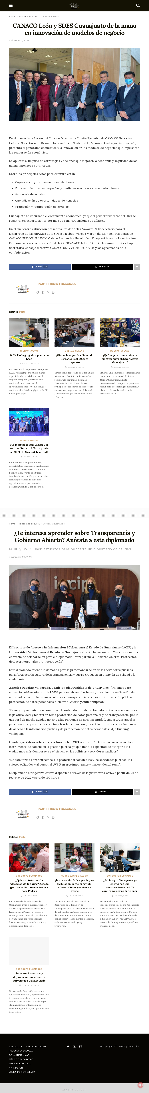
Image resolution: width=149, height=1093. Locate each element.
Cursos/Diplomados (54, 523)
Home (12, 16)
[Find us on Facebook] (68, 1047)
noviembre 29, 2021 (20, 557)
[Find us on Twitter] (74, 1046)
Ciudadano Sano (36, 1046)
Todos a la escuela (29, 523)
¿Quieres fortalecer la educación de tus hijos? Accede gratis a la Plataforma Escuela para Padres (29, 886)
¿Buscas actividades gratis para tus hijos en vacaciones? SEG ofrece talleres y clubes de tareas (74, 886)
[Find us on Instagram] (80, 1047)
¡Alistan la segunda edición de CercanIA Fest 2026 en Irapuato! (74, 359)
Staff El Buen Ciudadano (56, 284)
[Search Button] (138, 5)
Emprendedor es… (29, 16)
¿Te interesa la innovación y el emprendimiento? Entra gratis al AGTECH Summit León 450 (29, 448)
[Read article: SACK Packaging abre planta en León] (29, 332)
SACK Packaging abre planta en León (29, 357)
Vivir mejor (16, 1068)
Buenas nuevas (51, 16)
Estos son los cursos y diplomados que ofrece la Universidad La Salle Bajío (29, 977)
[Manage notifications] (140, 1085)
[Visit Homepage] (74, 5)
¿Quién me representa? (22, 1072)
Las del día (16, 1046)
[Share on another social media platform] (137, 267)
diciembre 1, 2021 (19, 40)
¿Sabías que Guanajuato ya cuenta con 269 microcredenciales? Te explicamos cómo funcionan (120, 886)
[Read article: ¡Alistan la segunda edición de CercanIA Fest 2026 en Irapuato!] (74, 332)
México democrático (21, 1059)
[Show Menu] (11, 5)
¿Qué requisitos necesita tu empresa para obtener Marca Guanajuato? (120, 359)
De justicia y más (19, 1055)
